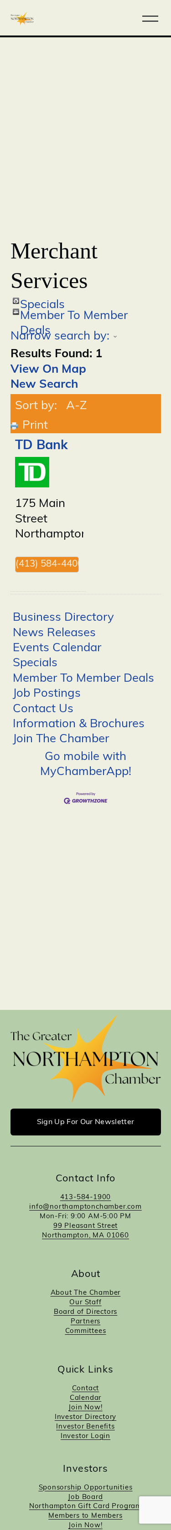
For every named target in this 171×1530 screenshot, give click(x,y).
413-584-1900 (85, 1197)
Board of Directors (85, 1312)
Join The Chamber (61, 739)
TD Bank (41, 446)
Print (35, 425)
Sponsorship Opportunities (86, 1487)
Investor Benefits (85, 1427)
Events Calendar (57, 648)
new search (44, 384)
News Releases (54, 633)
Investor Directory (85, 1417)
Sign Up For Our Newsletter (85, 1122)
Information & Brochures (79, 724)
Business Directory (63, 617)
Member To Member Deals (74, 312)
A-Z (76, 406)
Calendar (85, 1398)
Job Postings (47, 693)
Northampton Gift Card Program (85, 1506)
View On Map (48, 369)
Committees (85, 1331)
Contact (85, 1388)
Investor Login (85, 1436)
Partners (85, 1321)
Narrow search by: (59, 336)
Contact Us (43, 709)
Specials (42, 301)
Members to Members (85, 1516)
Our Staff (85, 1302)
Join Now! (85, 1407)
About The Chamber (86, 1293)
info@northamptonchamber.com (85, 1207)
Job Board (85, 1497)
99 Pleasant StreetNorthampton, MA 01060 (85, 1231)
